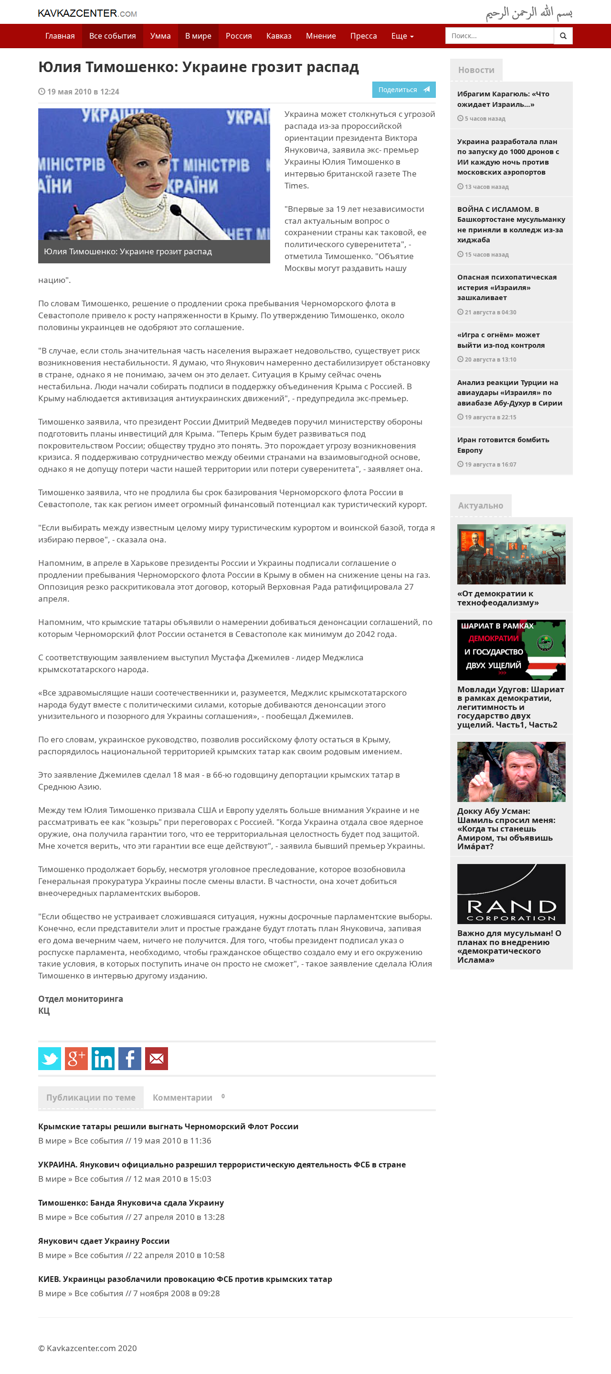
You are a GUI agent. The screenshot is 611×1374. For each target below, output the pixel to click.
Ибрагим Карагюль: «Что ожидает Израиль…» (503, 105)
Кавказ (279, 36)
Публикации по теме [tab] (91, 1097)
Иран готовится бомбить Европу (503, 451)
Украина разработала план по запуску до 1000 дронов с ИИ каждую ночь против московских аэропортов (508, 163)
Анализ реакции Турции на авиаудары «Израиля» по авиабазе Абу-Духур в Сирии (510, 399)
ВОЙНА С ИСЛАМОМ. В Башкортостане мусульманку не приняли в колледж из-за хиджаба (511, 231)
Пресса (363, 36)
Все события (112, 36)
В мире (198, 36)
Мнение (321, 36)
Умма (160, 36)
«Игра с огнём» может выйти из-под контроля (501, 346)
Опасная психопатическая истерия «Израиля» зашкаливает (507, 294)
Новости (476, 69)
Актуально (481, 505)
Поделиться (401, 89)
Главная (60, 36)
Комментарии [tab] (189, 1097)
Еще (400, 36)
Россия (239, 36)
